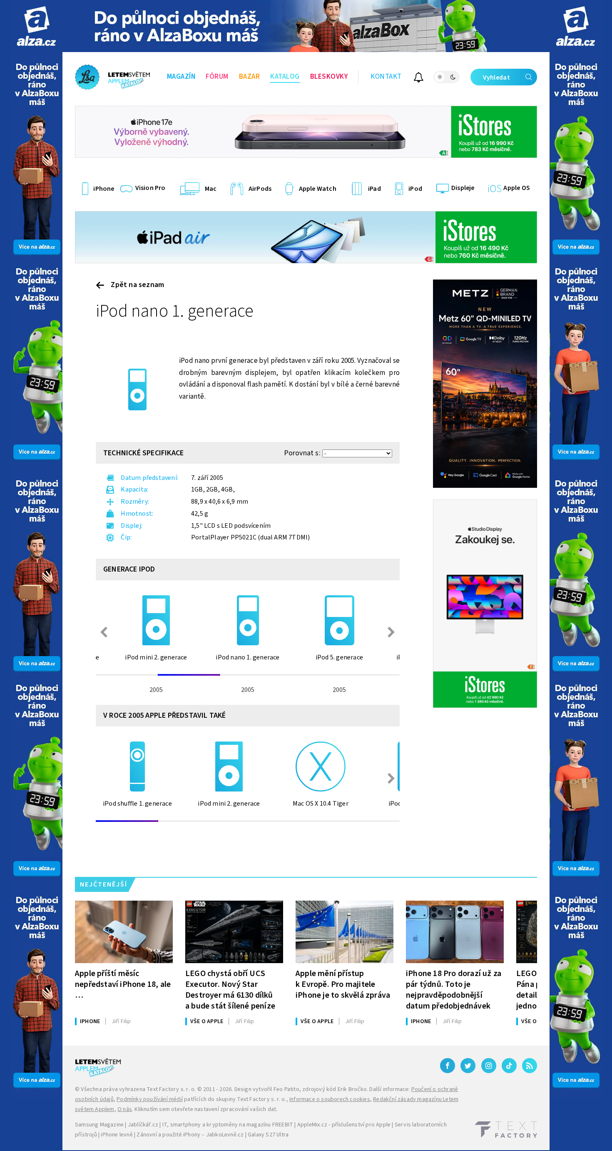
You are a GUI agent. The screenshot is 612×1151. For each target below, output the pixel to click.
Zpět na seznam (136, 285)
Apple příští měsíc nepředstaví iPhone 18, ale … (123, 984)
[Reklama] (36, 26)
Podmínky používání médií (150, 1099)
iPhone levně (116, 1135)
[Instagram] (488, 1065)
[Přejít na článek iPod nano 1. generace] (137, 389)
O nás (124, 1109)
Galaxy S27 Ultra (268, 1135)
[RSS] (529, 1065)
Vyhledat (496, 77)
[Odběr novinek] (418, 78)
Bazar (249, 77)
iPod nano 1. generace (175, 311)
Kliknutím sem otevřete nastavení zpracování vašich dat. (205, 1109)
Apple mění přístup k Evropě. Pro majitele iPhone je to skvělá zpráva (343, 984)
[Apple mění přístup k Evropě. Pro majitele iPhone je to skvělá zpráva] (344, 932)
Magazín (181, 77)
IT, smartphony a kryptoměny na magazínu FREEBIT (227, 1125)
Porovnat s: (302, 453)
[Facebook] (447, 1065)
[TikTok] (509, 1065)
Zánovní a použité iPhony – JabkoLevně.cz (190, 1135)
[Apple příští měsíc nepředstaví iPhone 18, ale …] (124, 932)
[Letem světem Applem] (112, 77)
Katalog (285, 77)
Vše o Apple (206, 1021)
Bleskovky (329, 77)
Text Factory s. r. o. (171, 1089)
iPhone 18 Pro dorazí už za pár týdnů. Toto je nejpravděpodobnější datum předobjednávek (453, 989)
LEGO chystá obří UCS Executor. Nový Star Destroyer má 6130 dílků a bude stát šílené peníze (230, 989)
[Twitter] (467, 1065)
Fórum (217, 77)
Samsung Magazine (99, 1125)
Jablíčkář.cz (143, 1125)
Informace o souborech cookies (329, 1099)
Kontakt (386, 77)
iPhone (90, 1021)
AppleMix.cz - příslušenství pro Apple (344, 1125)
